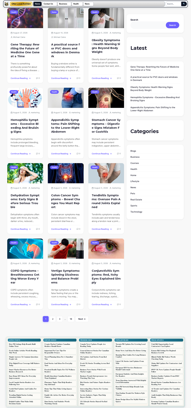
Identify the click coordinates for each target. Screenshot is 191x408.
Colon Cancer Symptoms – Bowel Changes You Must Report (65, 201)
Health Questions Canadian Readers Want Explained (58, 377)
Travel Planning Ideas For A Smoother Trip (58, 358)
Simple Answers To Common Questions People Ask (23, 358)
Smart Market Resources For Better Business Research (22, 370)
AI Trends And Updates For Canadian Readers (165, 389)
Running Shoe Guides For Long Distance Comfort (131, 356)
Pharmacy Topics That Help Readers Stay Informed (58, 383)
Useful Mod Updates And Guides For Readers (23, 389)
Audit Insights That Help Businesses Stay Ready (166, 396)
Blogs (133, 151)
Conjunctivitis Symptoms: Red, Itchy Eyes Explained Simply (106, 276)
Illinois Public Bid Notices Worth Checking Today (163, 358)
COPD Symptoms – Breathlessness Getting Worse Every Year (25, 276)
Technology (136, 211)
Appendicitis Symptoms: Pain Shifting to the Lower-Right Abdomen (65, 125)
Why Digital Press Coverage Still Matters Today (24, 364)
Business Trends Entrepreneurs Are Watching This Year (93, 377)
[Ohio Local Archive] (6, 4)
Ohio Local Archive (21, 4)
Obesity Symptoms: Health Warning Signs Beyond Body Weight (106, 46)
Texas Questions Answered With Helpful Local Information (131, 381)
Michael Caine (19, 37)
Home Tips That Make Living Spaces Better (58, 389)
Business (63, 4)
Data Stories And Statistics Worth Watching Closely (56, 402)
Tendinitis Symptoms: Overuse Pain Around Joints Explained (106, 201)
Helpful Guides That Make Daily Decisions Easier (21, 402)
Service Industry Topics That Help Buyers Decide (93, 396)
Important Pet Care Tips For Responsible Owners (55, 351)
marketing (116, 33)
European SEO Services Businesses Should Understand (129, 368)
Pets (132, 193)
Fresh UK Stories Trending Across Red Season (95, 364)
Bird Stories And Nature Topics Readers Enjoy (95, 383)
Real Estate (136, 199)
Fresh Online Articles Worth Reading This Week (23, 351)
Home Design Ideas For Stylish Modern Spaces (130, 400)
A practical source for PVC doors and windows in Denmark (65, 50)
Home (37, 4)
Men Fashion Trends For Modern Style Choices (130, 394)
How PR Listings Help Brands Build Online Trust (22, 345)
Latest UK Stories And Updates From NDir (130, 362)
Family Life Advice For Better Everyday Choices (59, 396)
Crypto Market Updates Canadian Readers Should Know (57, 345)
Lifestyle (134, 181)
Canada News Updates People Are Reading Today (93, 345)
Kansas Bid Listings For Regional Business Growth (163, 351)
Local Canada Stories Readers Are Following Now (22, 383)
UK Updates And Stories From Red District (93, 358)
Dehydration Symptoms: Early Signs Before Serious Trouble (25, 201)
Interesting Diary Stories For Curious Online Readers (94, 389)
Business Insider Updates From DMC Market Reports (165, 377)
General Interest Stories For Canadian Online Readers (94, 351)
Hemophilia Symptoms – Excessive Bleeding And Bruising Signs (25, 125)
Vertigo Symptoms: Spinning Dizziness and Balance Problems (65, 276)
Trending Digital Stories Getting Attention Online (21, 396)
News (87, 4)
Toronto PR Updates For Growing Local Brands (130, 345)
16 (72, 320)
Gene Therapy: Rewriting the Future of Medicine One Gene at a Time (25, 50)
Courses (134, 163)
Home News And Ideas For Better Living (131, 350)
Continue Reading (19, 78)
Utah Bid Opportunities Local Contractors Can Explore (162, 345)
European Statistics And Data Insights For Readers (130, 375)
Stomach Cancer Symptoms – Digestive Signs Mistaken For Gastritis (106, 125)
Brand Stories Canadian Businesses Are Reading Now (166, 383)
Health (76, 4)
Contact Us (48, 4)
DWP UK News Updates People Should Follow (166, 370)
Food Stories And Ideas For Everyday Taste (58, 364)
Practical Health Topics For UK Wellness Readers (59, 370)
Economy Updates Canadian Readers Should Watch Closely (165, 402)
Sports (133, 205)
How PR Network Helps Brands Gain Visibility (130, 387)
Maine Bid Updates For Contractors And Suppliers (166, 364)
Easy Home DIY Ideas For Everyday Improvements (22, 377)
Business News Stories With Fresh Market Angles (93, 370)
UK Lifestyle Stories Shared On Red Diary (93, 402)
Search (134, 19)
